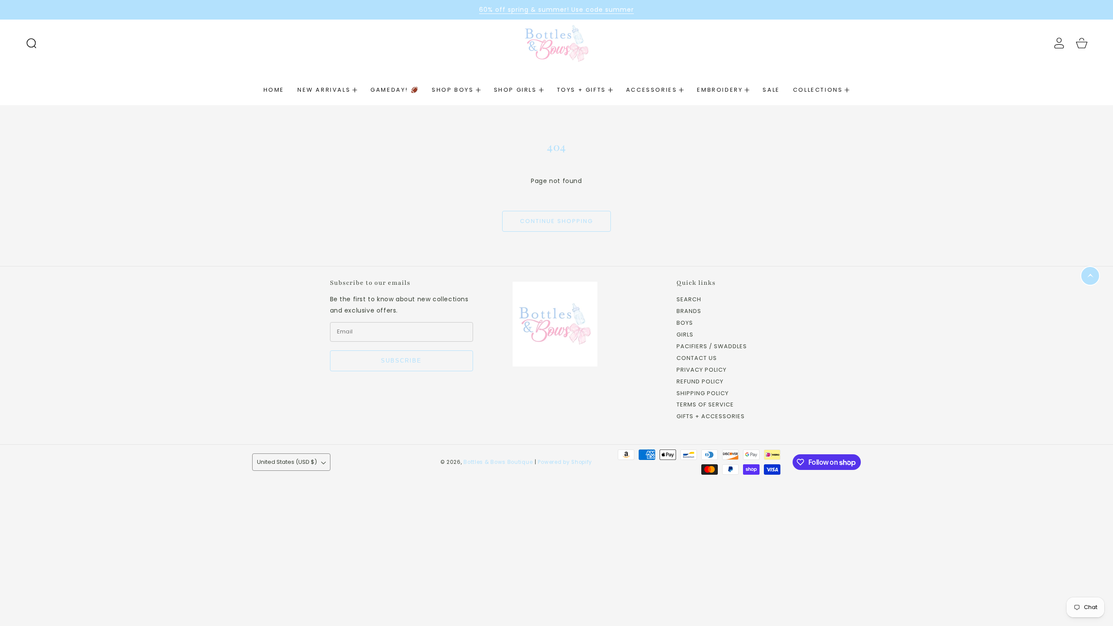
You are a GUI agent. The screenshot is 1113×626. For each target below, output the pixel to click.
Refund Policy (699, 382)
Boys (684, 323)
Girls (684, 335)
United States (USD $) (287, 462)
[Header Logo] (556, 43)
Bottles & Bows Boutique (498, 462)
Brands (688, 311)
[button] (31, 43)
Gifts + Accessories (710, 416)
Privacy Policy (701, 370)
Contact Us (696, 358)
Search (688, 299)
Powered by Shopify (565, 462)
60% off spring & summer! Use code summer (556, 9)
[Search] (31, 43)
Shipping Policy (702, 393)
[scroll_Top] (1090, 276)
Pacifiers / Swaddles (711, 346)
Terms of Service (705, 405)
